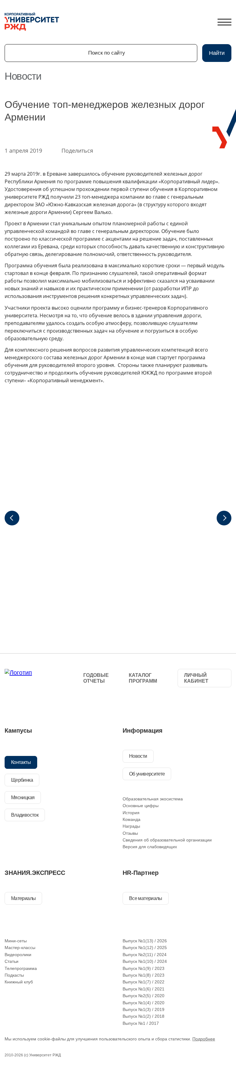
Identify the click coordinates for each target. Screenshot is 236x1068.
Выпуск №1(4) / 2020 (143, 1002)
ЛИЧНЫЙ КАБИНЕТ (196, 678)
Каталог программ (143, 678)
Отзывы (130, 833)
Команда (131, 819)
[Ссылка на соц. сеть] (12, 703)
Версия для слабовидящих (150, 846)
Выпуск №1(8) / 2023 (143, 975)
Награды (131, 826)
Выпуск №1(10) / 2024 (145, 961)
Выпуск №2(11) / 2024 (145, 954)
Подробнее (203, 1038)
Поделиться (77, 150)
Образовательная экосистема (153, 798)
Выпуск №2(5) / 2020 (143, 995)
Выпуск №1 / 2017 (141, 1023)
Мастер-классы (20, 947)
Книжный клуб (19, 981)
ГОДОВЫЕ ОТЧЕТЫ (96, 678)
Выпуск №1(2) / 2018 (143, 1016)
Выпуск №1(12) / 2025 (145, 947)
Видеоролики (18, 954)
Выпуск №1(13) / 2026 (145, 940)
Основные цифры (141, 805)
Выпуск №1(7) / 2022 (143, 981)
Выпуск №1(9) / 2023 (143, 968)
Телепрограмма (21, 968)
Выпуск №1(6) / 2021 (143, 988)
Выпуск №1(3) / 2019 (143, 1009)
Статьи (11, 961)
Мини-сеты (16, 940)
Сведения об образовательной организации (167, 839)
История (131, 812)
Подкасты (14, 975)
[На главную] (32, 22)
